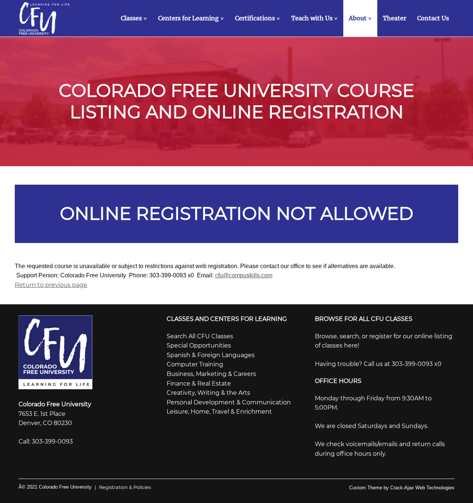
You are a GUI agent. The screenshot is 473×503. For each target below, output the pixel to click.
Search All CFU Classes (200, 336)
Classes (135, 18)
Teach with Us (315, 18)
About (361, 18)
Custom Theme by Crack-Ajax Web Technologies (402, 487)
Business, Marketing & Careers (211, 373)
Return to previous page (51, 284)
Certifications (258, 18)
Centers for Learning (191, 18)
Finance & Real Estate (199, 383)
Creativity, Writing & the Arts (208, 392)
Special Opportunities (199, 345)
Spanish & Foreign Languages (211, 355)
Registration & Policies (123, 487)
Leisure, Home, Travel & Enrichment (219, 411)
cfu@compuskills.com (243, 275)
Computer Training (195, 364)
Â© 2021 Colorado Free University (55, 487)
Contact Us (433, 18)
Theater (394, 18)
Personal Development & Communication (229, 402)
